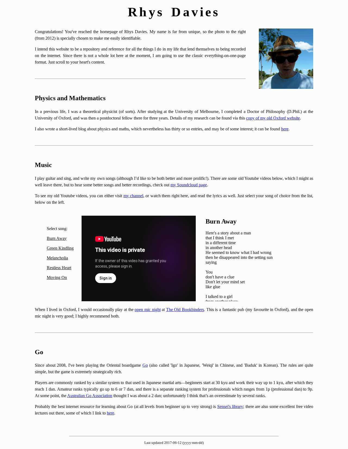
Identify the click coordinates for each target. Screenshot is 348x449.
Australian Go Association (89, 395)
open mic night (147, 309)
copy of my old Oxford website (273, 118)
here (284, 129)
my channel (133, 195)
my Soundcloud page (188, 185)
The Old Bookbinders (185, 309)
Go (145, 365)
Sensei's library (230, 406)
